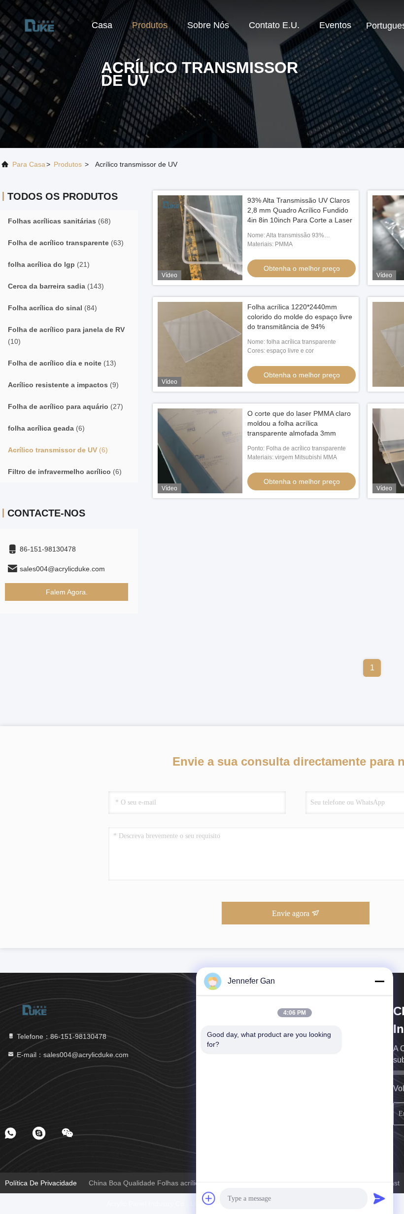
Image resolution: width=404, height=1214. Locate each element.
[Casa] (39, 25)
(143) (56, 286)
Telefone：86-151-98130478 (60, 1036)
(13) (62, 363)
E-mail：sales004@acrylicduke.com (72, 1055)
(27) (65, 406)
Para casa (28, 164)
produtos (68, 164)
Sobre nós (208, 25)
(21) (49, 264)
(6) (46, 428)
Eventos (335, 25)
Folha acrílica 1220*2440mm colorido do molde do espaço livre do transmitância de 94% (299, 317)
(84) (52, 308)
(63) (66, 243)
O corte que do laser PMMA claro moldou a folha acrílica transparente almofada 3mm (299, 423)
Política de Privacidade (41, 1183)
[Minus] (379, 981)
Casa (102, 25)
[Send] (379, 1198)
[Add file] (209, 1198)
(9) (63, 385)
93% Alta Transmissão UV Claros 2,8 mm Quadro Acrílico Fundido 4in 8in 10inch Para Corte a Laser (299, 210)
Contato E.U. (274, 25)
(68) (59, 221)
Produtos (150, 25)
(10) (66, 335)
